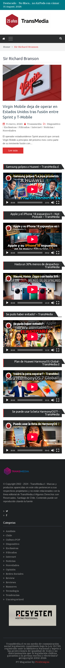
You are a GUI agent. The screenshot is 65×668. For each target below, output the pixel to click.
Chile (9, 535)
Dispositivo (53, 124)
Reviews (11, 582)
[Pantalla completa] (57, 202)
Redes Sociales (14, 573)
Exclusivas (10, 127)
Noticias (48, 127)
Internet (37, 127)
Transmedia (34, 124)
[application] (32, 189)
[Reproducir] (7, 202)
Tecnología (12, 590)
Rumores (11, 586)
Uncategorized (15, 599)
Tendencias (12, 595)
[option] (40, 3)
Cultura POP (13, 539)
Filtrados (24, 127)
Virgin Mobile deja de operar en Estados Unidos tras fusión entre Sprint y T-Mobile (31, 111)
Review (10, 578)
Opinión (10, 569)
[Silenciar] (52, 202)
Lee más (13, 150)
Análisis (10, 531)
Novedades (9, 130)
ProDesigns (42, 662)
